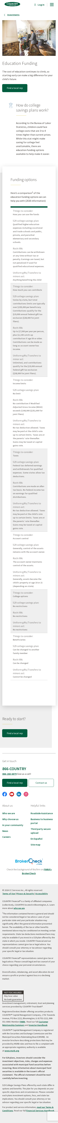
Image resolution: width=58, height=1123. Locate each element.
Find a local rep (15, 87)
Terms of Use (8, 893)
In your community (12, 825)
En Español (36, 838)
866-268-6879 (9, 773)
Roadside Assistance (42, 813)
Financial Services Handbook (40, 1110)
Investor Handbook (38, 1025)
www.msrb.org (12, 1050)
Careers (6, 836)
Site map (35, 844)
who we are (19, 908)
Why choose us (10, 819)
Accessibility (41, 893)
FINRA (22, 1021)
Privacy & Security (25, 893)
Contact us (41, 782)
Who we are (8, 813)
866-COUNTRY (14, 768)
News (5, 830)
